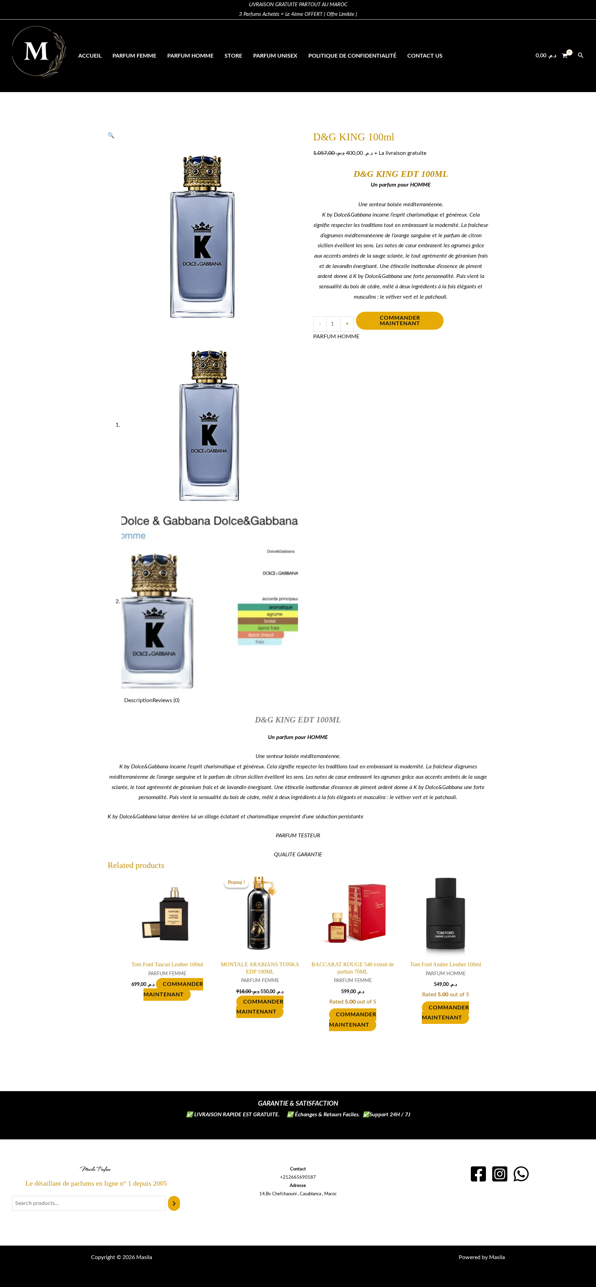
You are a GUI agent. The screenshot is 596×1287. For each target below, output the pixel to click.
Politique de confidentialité (352, 56)
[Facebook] (478, 1174)
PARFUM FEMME (134, 56)
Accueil (89, 56)
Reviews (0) (165, 700)
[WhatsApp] (521, 1174)
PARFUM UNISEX (275, 56)
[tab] (138, 701)
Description (138, 700)
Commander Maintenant (400, 320)
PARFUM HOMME (190, 56)
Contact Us (425, 56)
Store (233, 56)
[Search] (174, 1203)
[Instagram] (499, 1174)
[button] (581, 55)
